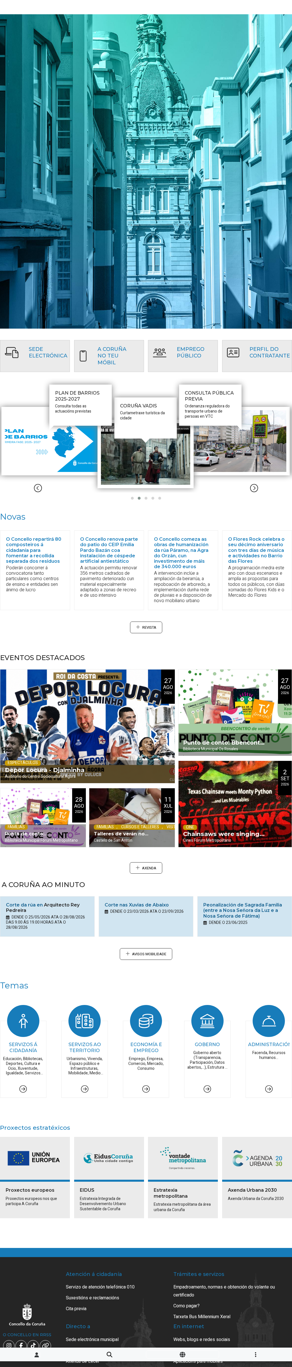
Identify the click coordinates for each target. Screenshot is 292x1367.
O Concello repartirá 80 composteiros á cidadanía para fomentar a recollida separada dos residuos (33, 550)
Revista (149, 627)
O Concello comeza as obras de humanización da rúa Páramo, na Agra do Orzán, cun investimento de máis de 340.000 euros (181, 552)
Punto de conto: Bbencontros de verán (32, 839)
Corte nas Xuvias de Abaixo (137, 905)
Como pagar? (186, 1305)
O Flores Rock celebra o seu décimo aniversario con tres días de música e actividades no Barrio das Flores (256, 550)
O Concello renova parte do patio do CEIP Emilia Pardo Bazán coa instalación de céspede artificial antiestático (109, 550)
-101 (269, 1285)
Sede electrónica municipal (92, 1339)
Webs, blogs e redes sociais (201, 1339)
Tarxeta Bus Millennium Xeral (201, 1316)
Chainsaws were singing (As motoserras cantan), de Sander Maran (221, 838)
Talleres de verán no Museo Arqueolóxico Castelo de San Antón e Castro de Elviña (123, 839)
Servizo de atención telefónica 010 (100, 1287)
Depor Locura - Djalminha (44, 769)
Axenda (149, 868)
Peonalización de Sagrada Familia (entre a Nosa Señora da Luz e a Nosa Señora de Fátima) (242, 910)
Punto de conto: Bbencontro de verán (224, 747)
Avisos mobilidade (149, 954)
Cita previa (76, 1308)
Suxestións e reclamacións (92, 1297)
